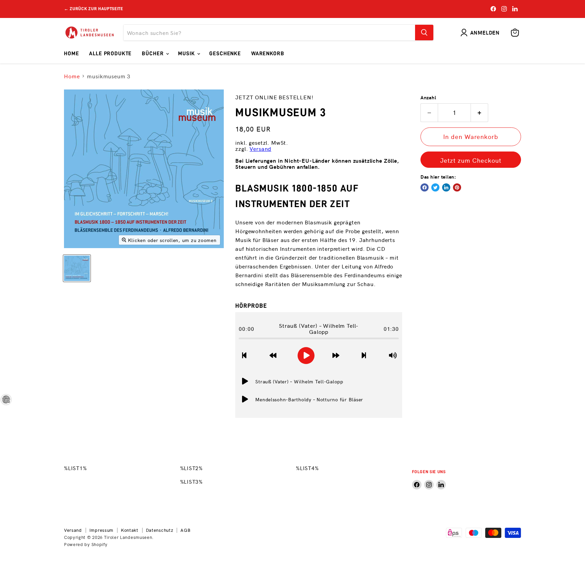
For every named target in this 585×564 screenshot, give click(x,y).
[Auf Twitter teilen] (435, 187)
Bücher (153, 53)
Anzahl (428, 97)
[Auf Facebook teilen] (424, 187)
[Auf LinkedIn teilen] (446, 187)
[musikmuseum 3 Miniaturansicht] (76, 268)
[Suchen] (424, 32)
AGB (185, 530)
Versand (260, 148)
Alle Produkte (110, 53)
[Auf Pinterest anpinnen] (457, 187)
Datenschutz (159, 530)
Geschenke (225, 53)
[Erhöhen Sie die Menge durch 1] (479, 112)
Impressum (101, 530)
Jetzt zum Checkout (470, 160)
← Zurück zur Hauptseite (93, 8)
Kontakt (129, 530)
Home (71, 53)
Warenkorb (267, 53)
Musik (187, 53)
